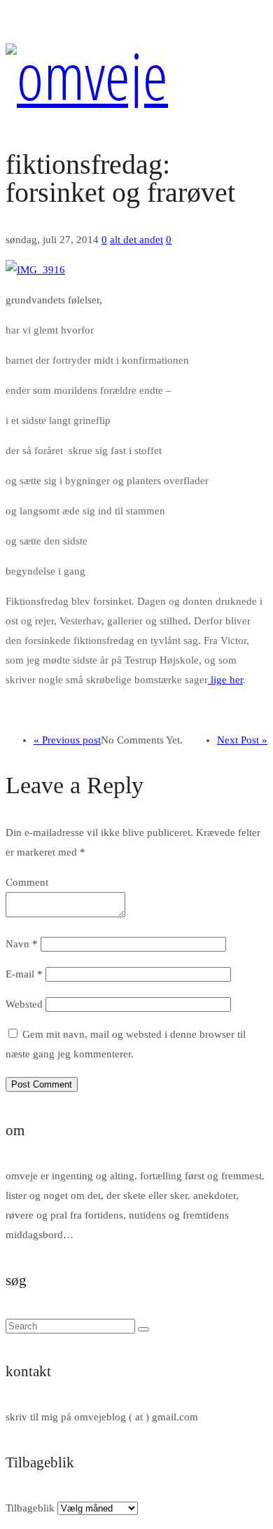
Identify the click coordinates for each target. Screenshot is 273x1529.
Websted (24, 1004)
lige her (225, 679)
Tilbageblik (30, 1508)
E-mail (24, 974)
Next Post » (242, 740)
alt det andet (136, 239)
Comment (27, 882)
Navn (22, 943)
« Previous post (67, 740)
